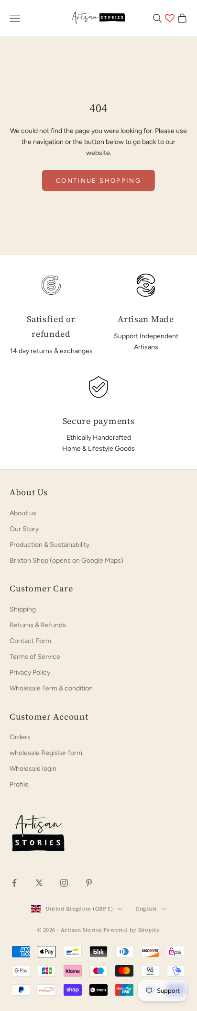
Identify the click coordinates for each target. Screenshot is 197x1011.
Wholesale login (33, 769)
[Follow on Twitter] (39, 883)
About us (23, 513)
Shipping (23, 609)
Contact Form (30, 641)
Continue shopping (98, 180)
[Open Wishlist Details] (170, 18)
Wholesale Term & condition (51, 688)
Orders (20, 737)
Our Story (24, 529)
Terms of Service (35, 657)
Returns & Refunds (38, 625)
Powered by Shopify (131, 929)
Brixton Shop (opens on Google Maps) (66, 560)
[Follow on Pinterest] (89, 883)
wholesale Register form (46, 753)
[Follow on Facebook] (14, 883)
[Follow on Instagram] (64, 883)
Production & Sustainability (49, 545)
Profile (19, 784)
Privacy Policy (30, 672)
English (146, 908)
